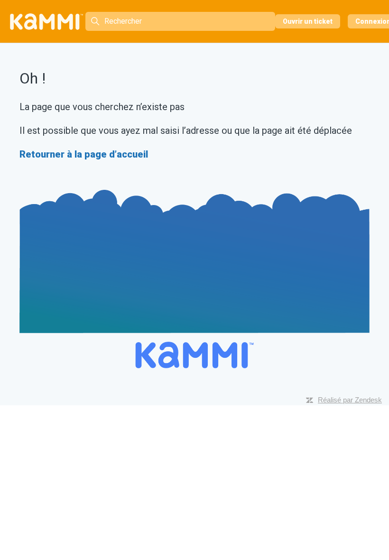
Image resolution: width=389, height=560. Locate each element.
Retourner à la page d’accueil (83, 154)
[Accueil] (46, 21)
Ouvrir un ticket (308, 21)
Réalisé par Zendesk (350, 400)
